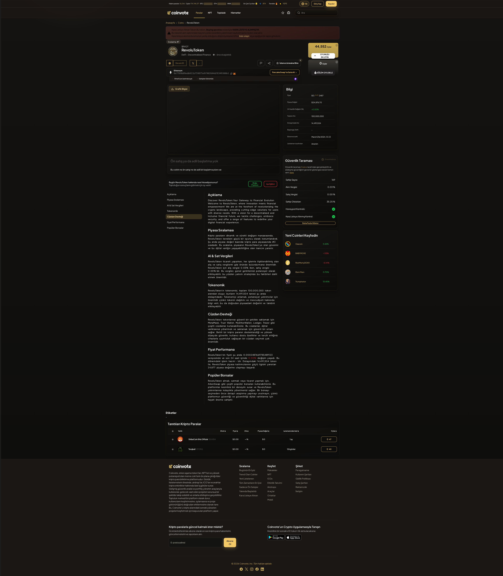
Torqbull (191, 449)
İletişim (299, 491)
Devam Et (179, 63)
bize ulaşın (244, 36)
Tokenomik (172, 211)
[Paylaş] (269, 63)
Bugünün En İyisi (247, 470)
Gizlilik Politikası (303, 478)
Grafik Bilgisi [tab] (181, 88)
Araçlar (271, 491)
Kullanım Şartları (303, 474)
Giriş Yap (317, 3)
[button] (288, 12)
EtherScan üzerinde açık (183, 79)
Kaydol (331, 3)
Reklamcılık (301, 487)
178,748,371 (195, 4)
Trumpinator (300, 281)
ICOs (269, 478)
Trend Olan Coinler (248, 474)
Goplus (304, 167)
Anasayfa (170, 22)
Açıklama (171, 194)
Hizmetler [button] (236, 12)
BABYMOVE (300, 253)
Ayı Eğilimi (270, 184)
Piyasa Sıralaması (175, 199)
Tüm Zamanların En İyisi (250, 482)
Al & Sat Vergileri (175, 205)
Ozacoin (299, 244)
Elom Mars (299, 272)
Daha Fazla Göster (310, 223)
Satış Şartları (302, 482)
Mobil (270, 499)
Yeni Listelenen (246, 478)
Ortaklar (271, 495)
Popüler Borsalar (175, 227)
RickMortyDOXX (302, 262)
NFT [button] (210, 12)
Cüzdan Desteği (175, 216)
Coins (181, 22)
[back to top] (497, 570)
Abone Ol (230, 542)
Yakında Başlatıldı (247, 491)
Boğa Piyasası (254, 184)
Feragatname (302, 470)
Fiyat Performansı (175, 222)
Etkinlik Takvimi (274, 482)
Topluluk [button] (221, 12)
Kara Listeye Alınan (248, 495)
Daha (292, 173)
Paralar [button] (199, 12)
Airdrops (271, 487)
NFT (269, 474)
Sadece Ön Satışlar (248, 487)
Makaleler (272, 470)
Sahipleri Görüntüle (206, 79)
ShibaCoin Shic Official (198, 439)
